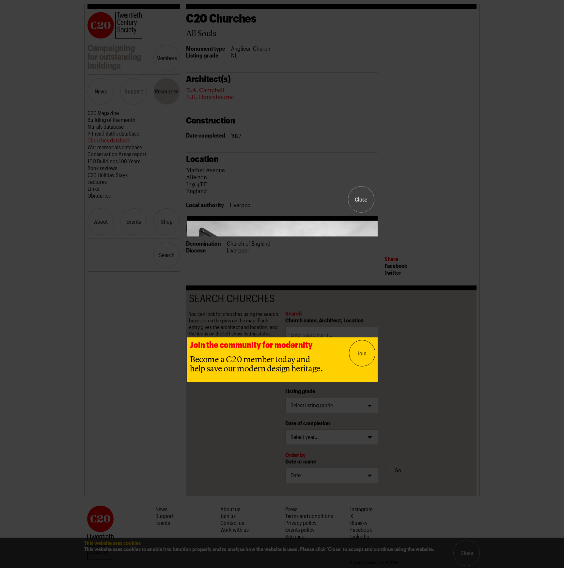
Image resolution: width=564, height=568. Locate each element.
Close (361, 199)
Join (362, 353)
